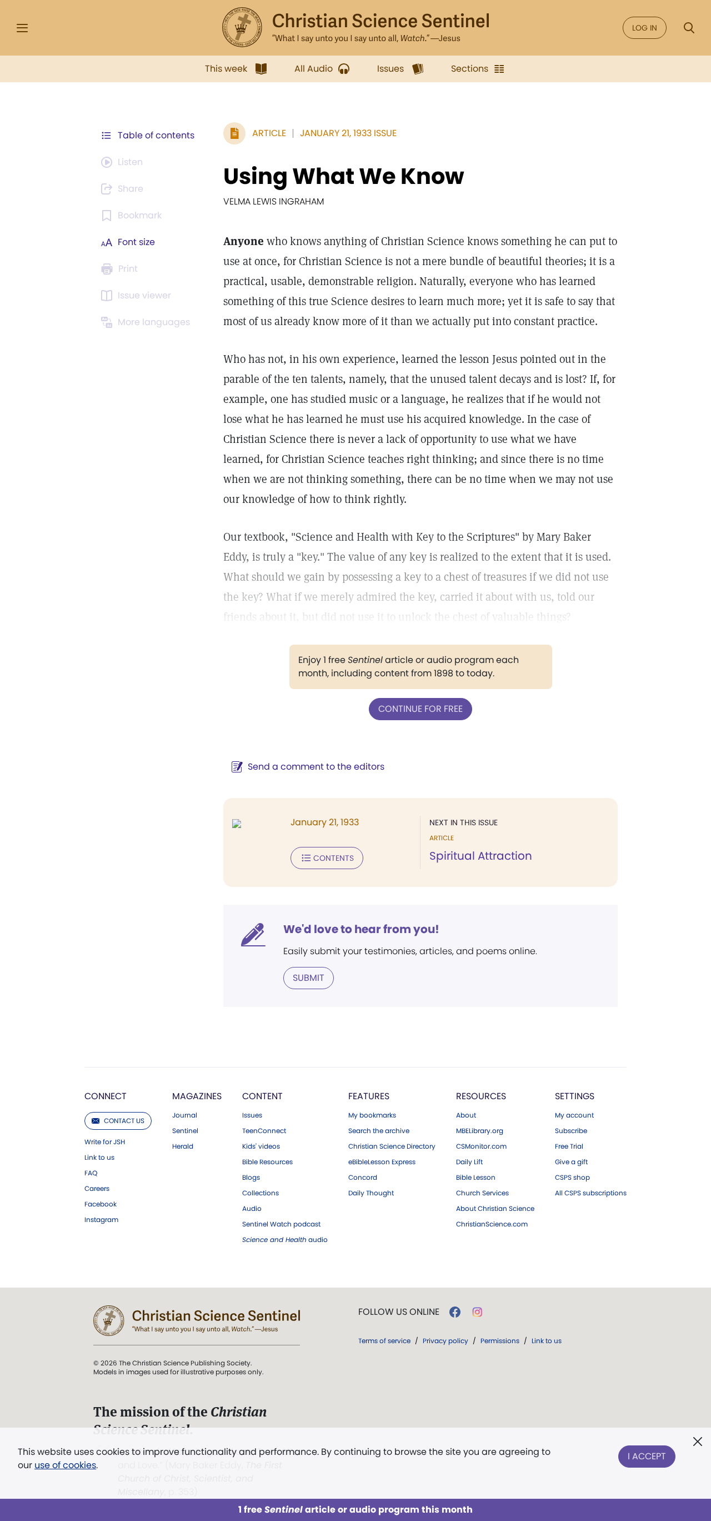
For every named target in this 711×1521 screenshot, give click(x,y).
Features (368, 1096)
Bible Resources (267, 1162)
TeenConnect (264, 1131)
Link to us (99, 1157)
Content (262, 1096)
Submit (308, 977)
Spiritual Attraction (480, 856)
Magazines (197, 1096)
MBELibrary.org (479, 1131)
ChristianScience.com (492, 1224)
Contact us (124, 1120)
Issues (252, 1115)
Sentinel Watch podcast (281, 1224)
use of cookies (65, 1465)
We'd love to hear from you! (361, 929)
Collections (260, 1193)
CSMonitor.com (481, 1146)
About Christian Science (495, 1208)
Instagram (101, 1219)
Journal (184, 1115)
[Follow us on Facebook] (455, 1312)
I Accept (647, 1456)
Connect (105, 1096)
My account (574, 1115)
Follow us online (398, 1312)
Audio (252, 1208)
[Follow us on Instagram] (477, 1312)
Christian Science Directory (391, 1146)
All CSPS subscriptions (591, 1193)
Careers (96, 1188)
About (466, 1115)
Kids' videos (261, 1146)
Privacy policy (445, 1340)
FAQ (90, 1173)
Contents (333, 858)
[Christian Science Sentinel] (355, 27)
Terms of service (384, 1340)
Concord (362, 1177)
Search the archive (378, 1131)
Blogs (251, 1177)
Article (269, 133)
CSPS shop (572, 1177)
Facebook (100, 1204)
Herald (182, 1146)
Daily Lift (469, 1162)
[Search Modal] (688, 28)
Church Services (482, 1193)
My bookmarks (372, 1115)
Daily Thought (371, 1193)
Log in (644, 27)
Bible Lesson (475, 1177)
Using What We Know (343, 176)
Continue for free (420, 708)
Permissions (499, 1340)
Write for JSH (104, 1142)
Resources (481, 1096)
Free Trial (569, 1146)
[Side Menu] (22, 28)
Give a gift (571, 1162)
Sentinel (185, 1131)
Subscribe (571, 1131)
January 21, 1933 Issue (348, 133)
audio (285, 1239)
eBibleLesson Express (381, 1162)
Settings (574, 1096)
